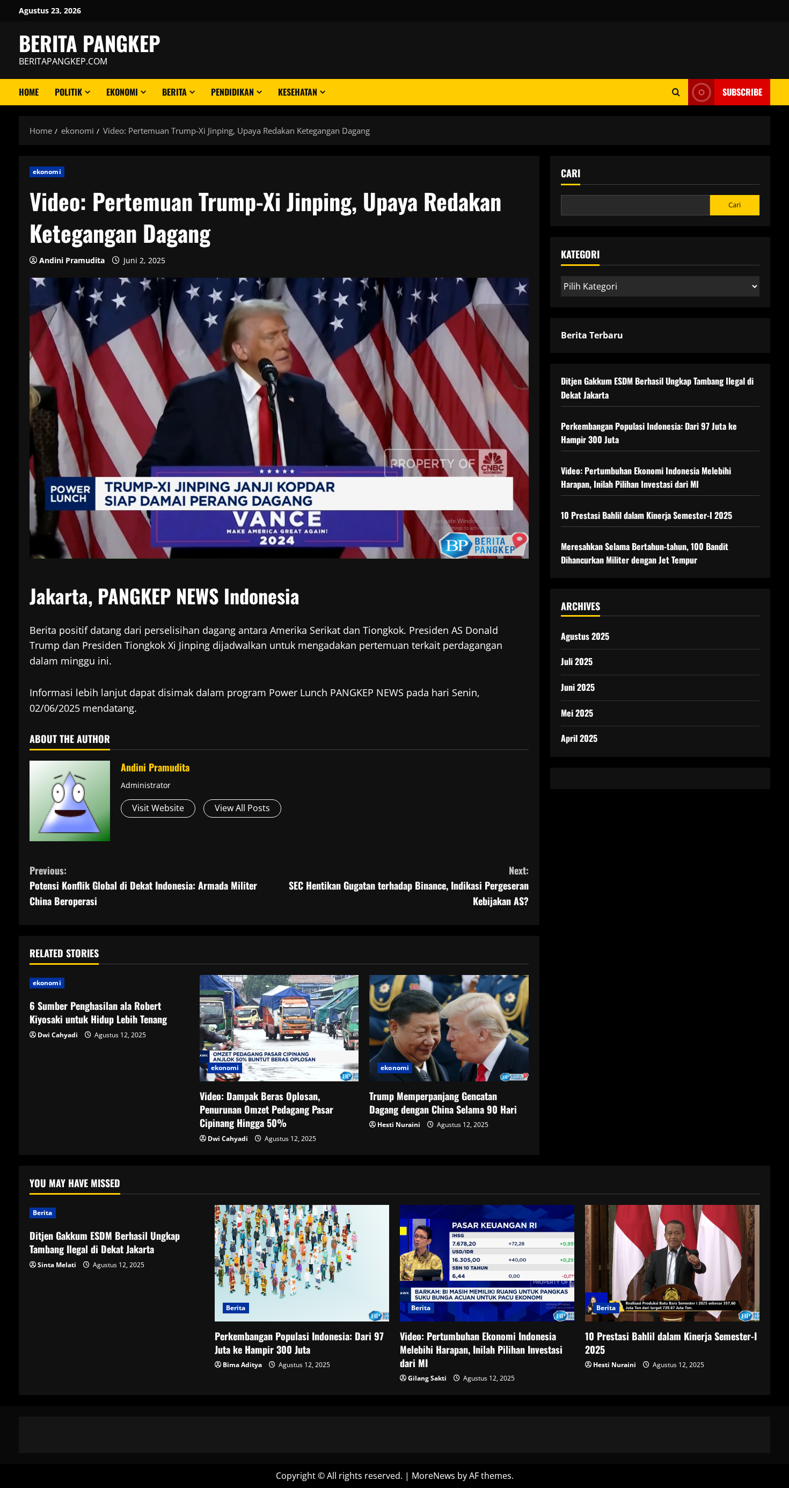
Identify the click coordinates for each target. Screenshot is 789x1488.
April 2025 (579, 738)
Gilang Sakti (427, 1378)
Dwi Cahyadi (58, 1034)
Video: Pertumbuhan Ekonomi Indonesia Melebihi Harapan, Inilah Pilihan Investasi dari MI (646, 477)
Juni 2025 (578, 687)
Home (29, 91)
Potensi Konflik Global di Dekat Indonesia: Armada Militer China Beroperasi (143, 885)
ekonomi (122, 91)
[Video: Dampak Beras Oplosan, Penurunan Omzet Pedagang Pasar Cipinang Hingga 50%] (279, 1028)
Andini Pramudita (72, 260)
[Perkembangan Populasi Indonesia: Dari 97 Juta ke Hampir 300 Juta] (302, 1263)
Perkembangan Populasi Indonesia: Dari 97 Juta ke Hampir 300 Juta (299, 1342)
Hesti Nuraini (398, 1124)
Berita (174, 91)
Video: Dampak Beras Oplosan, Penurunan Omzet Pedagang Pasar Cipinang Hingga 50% (266, 1109)
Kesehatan (297, 91)
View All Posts (242, 808)
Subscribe (742, 91)
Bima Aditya (242, 1364)
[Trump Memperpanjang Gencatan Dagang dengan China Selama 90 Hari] (449, 1028)
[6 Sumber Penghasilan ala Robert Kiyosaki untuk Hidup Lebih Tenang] (109, 983)
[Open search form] (676, 92)
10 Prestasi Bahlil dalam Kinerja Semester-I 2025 (646, 515)
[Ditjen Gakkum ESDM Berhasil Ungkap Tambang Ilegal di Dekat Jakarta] (117, 1213)
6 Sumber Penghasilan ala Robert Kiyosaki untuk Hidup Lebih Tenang (98, 1012)
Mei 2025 (577, 712)
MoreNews (433, 1476)
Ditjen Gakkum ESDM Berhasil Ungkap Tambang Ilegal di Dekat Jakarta (105, 1242)
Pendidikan (232, 91)
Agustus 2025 (585, 636)
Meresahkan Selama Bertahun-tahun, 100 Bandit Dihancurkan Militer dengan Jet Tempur (644, 553)
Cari (570, 173)
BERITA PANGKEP (89, 43)
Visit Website (158, 808)
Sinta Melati (57, 1264)
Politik (68, 91)
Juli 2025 (577, 661)
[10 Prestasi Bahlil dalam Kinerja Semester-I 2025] (672, 1263)
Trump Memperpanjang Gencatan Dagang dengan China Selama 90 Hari (443, 1102)
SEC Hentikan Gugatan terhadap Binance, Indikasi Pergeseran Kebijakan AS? (409, 885)
